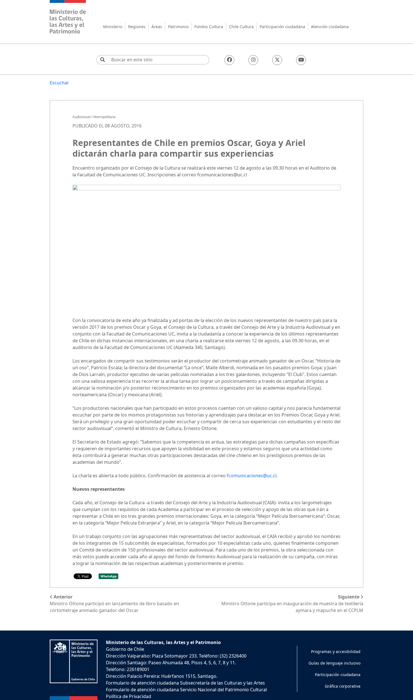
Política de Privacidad (128, 696)
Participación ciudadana (282, 26)
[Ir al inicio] (68, 17)
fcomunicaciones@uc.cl (251, 475)
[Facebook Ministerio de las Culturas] (229, 60)
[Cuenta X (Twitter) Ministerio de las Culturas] (277, 60)
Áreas (156, 26)
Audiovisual (81, 116)
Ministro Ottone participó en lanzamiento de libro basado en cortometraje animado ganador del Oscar (114, 603)
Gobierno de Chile (125, 649)
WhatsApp (109, 576)
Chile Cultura (241, 26)
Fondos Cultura (208, 26)
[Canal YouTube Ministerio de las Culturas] (301, 60)
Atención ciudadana (330, 26)
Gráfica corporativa (342, 686)
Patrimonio (178, 26)
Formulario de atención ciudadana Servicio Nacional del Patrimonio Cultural (186, 690)
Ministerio (112, 26)
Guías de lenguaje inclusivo (334, 663)
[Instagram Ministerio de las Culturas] (253, 60)
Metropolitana (104, 116)
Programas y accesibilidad (335, 651)
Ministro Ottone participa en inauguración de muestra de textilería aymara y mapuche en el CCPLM (292, 603)
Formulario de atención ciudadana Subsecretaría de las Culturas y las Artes (185, 683)
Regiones (137, 26)
